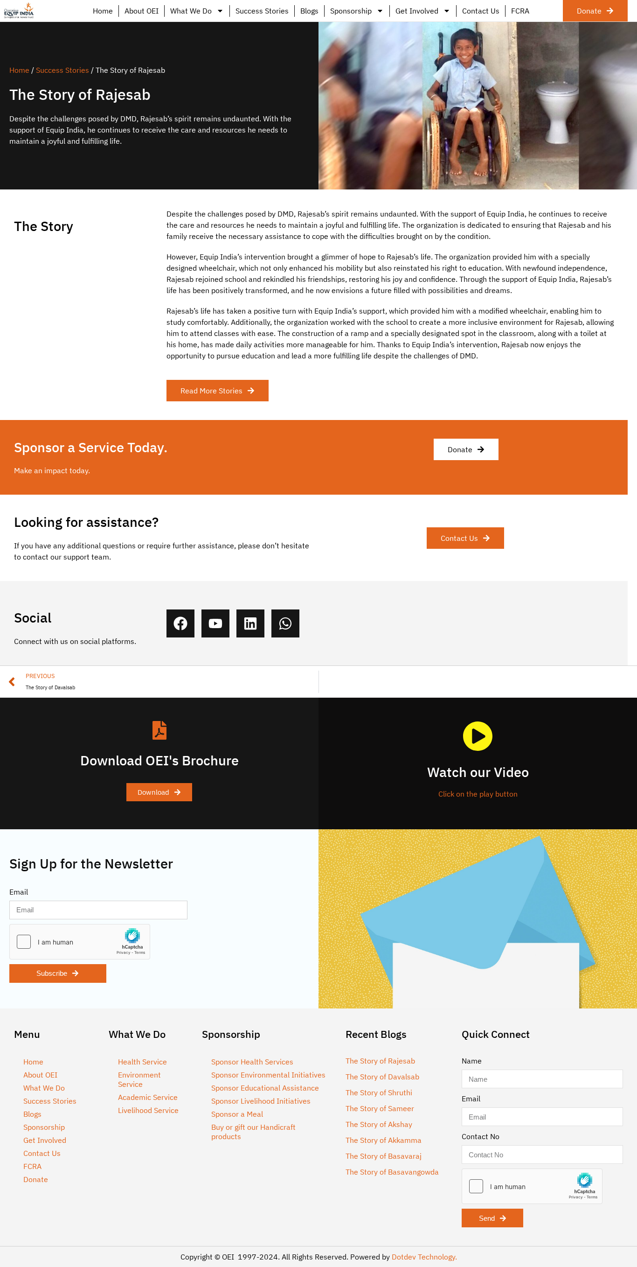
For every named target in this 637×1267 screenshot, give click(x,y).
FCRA (520, 10)
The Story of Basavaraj (384, 1156)
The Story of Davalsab (382, 1076)
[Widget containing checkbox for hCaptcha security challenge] (79, 941)
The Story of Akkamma (384, 1140)
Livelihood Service (148, 1110)
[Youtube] (215, 623)
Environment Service (139, 1079)
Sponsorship (351, 10)
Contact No (480, 1136)
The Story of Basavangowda (392, 1171)
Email (18, 891)
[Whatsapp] (285, 623)
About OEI (142, 10)
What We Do (191, 10)
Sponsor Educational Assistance (265, 1087)
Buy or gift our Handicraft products (253, 1131)
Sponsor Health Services (252, 1061)
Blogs (309, 10)
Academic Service (148, 1097)
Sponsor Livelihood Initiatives (261, 1101)
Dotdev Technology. (424, 1256)
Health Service (142, 1061)
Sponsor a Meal (237, 1114)
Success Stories (262, 10)
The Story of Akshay (379, 1124)
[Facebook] (180, 623)
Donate (35, 1179)
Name (472, 1060)
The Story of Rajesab (380, 1060)
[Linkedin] (250, 623)
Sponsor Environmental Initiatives (268, 1074)
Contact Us (480, 10)
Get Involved (416, 10)
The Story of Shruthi (379, 1092)
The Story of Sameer (380, 1108)
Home (103, 10)
